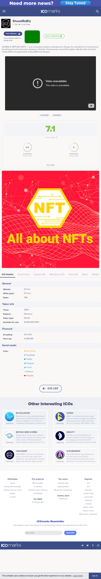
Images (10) (39, 274)
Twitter (29, 359)
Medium (29, 372)
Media (12, 493)
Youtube (29, 376)
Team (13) (73, 274)
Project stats (88, 493)
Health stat (63, 499)
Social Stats (24, 274)
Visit (28, 289)
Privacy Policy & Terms (13, 490)
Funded (88, 504)
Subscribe (70, 533)
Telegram (30, 363)
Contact (12, 497)
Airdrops (88, 490)
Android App (63, 483)
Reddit (29, 367)
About (12, 483)
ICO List (53, 388)
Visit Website (11, 34)
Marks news (88, 507)
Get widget (50, 165)
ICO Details (7, 274)
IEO (88, 487)
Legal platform (63, 487)
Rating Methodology (12, 487)
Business (57, 115)
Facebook (30, 355)
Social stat (88, 497)
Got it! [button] (95, 576)
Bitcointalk (30, 351)
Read (28, 293)
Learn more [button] (78, 576)
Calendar (88, 500)
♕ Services (38, 487)
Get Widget (37, 493)
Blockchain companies (63, 490)
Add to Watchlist (53, 36)
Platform (44, 115)
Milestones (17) (56, 274)
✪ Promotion (38, 483)
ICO (88, 483)
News (85, 274)
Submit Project (34, 490)
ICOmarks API (38, 502)
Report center (88, 511)
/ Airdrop (44, 490)
